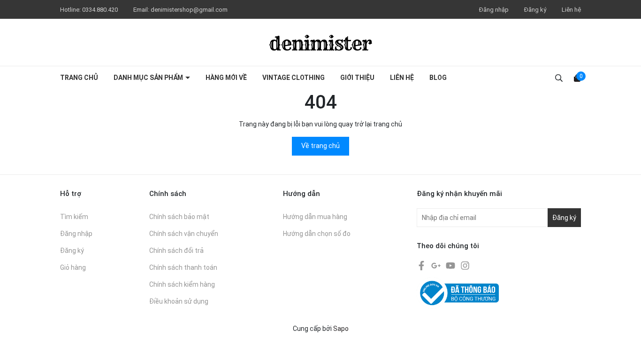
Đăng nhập (494, 9)
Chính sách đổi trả (176, 250)
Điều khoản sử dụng (178, 301)
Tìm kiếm (74, 216)
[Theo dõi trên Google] (436, 265)
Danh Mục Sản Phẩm (149, 77)
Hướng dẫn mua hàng (315, 216)
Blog (438, 77)
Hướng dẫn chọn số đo (317, 233)
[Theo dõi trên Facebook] (422, 265)
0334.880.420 (100, 9)
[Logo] (320, 42)
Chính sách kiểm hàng (182, 284)
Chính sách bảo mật (179, 216)
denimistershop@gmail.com (189, 9)
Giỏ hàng (73, 267)
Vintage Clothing (293, 77)
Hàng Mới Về (226, 77)
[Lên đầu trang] (625, 344)
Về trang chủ (320, 145)
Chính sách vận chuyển (183, 233)
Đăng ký (535, 9)
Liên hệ (571, 9)
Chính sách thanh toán (183, 267)
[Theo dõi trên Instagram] (465, 265)
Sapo (341, 328)
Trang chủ (79, 77)
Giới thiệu (357, 77)
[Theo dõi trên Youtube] (451, 265)
